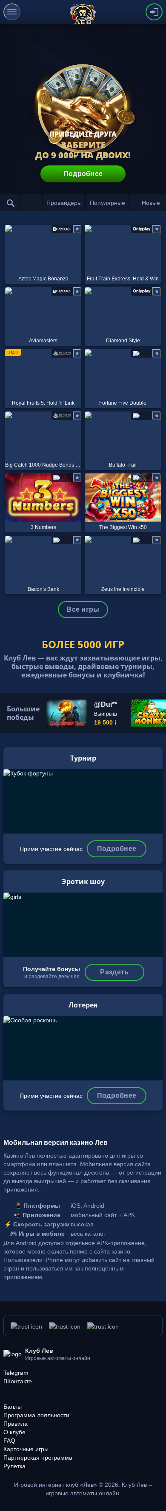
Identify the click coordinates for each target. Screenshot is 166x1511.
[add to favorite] (77, 229)
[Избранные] (31, 202)
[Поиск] (10, 202)
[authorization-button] (154, 11)
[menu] (11, 11)
